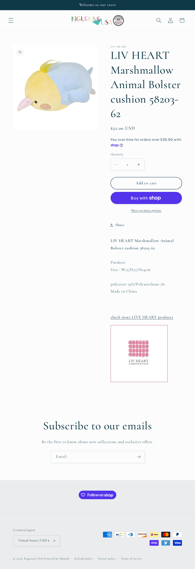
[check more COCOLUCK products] (139, 381)
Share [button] (119, 225)
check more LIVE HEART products (142, 317)
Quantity (117, 154)
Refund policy (83, 558)
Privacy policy (107, 558)
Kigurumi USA (33, 558)
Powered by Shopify (56, 558)
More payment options (146, 210)
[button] (11, 20)
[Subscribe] (138, 457)
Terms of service (131, 558)
